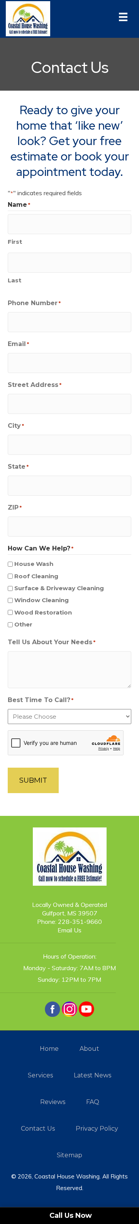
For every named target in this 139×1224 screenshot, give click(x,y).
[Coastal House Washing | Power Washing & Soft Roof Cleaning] (28, 18)
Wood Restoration (43, 612)
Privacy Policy (97, 1128)
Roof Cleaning (36, 576)
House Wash (33, 563)
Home (49, 1048)
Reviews (52, 1102)
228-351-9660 (80, 921)
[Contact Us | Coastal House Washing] (52, 1008)
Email (18, 344)
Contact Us (38, 1128)
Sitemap (69, 1155)
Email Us (69, 930)
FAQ (92, 1102)
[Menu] (123, 19)
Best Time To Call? (40, 700)
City (16, 425)
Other (23, 624)
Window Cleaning (41, 600)
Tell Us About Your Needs (51, 642)
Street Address (34, 384)
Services (40, 1075)
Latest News (92, 1075)
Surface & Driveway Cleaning (59, 588)
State (18, 466)
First (15, 241)
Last (14, 280)
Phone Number (34, 303)
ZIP (15, 507)
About (89, 1048)
